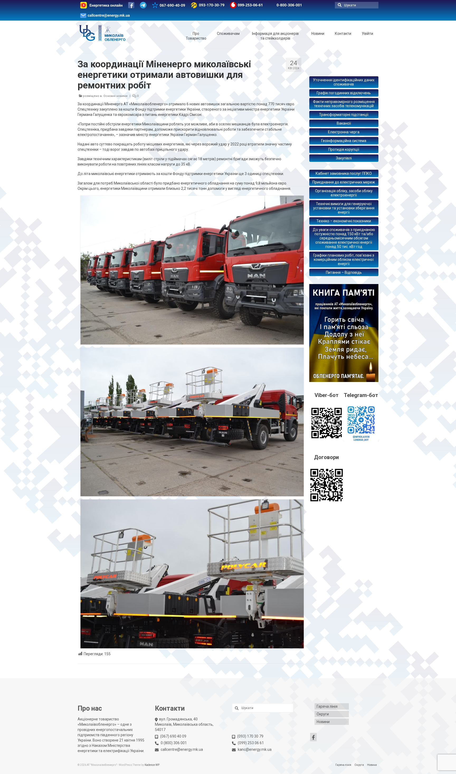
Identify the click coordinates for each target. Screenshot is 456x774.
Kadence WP (152, 764)
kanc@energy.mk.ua (255, 749)
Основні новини (115, 96)
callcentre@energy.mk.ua (182, 749)
